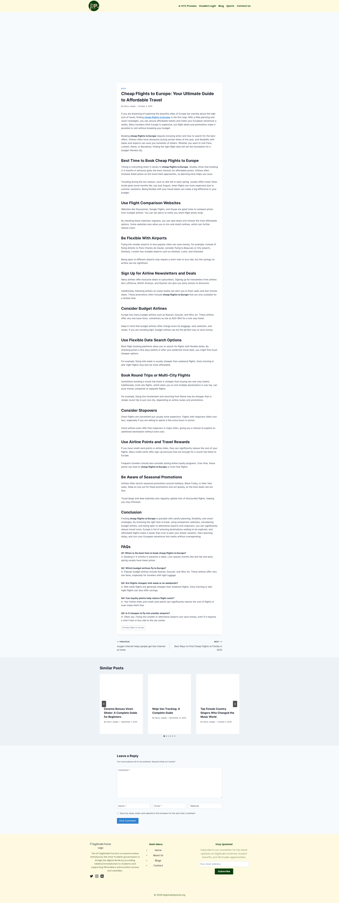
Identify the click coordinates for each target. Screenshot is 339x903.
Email (158, 806)
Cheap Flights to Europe (133, 627)
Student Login (207, 6)
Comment (124, 770)
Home (158, 850)
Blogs (158, 860)
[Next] (235, 704)
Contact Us (244, 6)
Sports (230, 6)
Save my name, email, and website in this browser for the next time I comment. (158, 813)
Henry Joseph (130, 106)
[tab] (164, 736)
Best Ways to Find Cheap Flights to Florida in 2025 (198, 646)
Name (122, 806)
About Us (158, 855)
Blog (221, 6)
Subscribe (224, 871)
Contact (158, 865)
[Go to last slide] (104, 704)
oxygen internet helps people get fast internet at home (141, 646)
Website (194, 806)
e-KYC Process (188, 6)
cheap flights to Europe (157, 117)
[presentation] (121, 688)
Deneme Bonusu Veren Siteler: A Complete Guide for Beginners (120, 712)
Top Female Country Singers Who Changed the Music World (217, 712)
